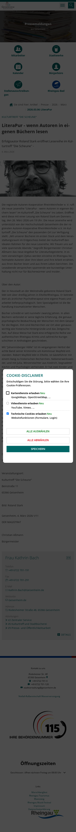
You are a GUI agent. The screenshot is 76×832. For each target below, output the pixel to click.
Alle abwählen (38, 440)
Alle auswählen (38, 431)
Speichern (38, 449)
